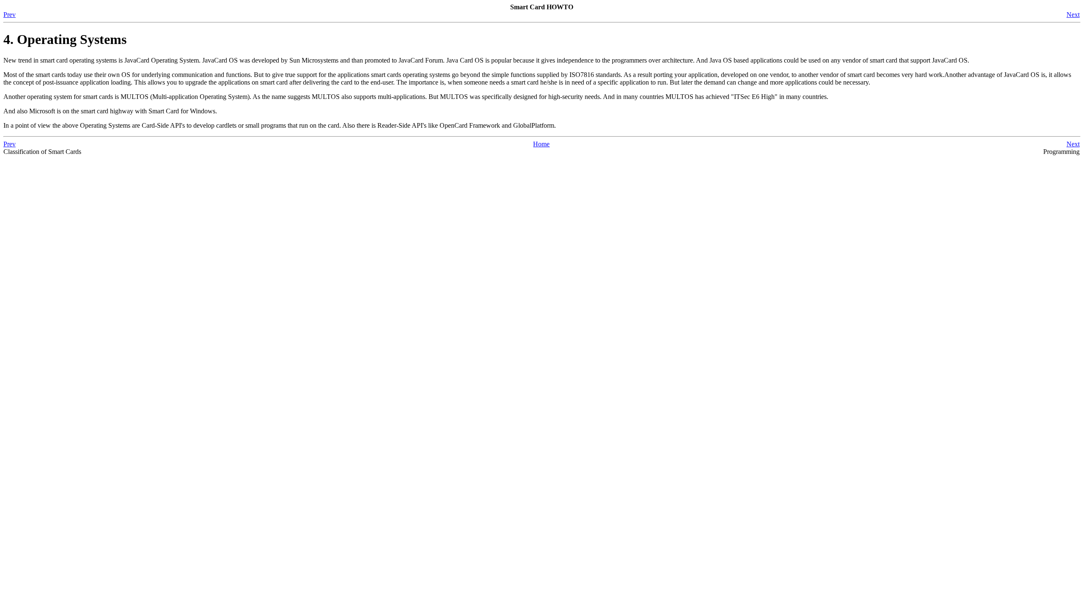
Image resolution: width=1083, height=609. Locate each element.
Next (1073, 14)
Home (541, 144)
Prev (9, 14)
